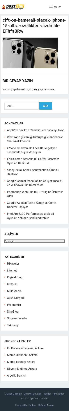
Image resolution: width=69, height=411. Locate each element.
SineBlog (13, 311)
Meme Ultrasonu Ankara (22, 355)
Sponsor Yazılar (17, 318)
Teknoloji (12, 325)
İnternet (12, 270)
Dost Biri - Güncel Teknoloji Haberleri (32, 393)
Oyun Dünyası (15, 298)
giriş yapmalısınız (43, 89)
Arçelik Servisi (16, 375)
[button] (55, 7)
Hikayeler (13, 263)
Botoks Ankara (46, 405)
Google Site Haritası (25, 405)
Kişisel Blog (14, 277)
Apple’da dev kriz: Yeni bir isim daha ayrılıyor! (36, 130)
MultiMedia (14, 291)
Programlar (14, 305)
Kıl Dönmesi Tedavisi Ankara (25, 348)
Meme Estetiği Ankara (21, 362)
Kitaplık (12, 284)
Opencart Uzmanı (39, 398)
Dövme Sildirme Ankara (22, 369)
